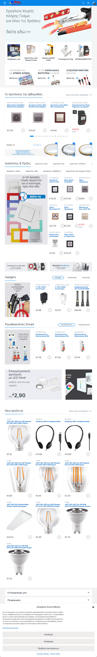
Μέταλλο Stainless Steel (15, 103)
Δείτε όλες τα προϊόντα (79, 411)
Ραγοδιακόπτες (84, 325)
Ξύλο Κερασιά (55, 103)
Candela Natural (54, 232)
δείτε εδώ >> (18, 32)
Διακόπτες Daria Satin (84, 205)
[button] (93, 607)
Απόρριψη (48, 641)
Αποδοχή (48, 634)
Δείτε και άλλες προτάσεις (77, 95)
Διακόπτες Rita (58, 164)
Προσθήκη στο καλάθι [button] (21, 130)
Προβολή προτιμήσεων (48, 648)
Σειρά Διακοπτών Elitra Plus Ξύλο (59, 103)
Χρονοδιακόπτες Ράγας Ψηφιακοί (79, 103)
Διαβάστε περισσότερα (46, 310)
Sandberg (39, 419)
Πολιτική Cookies (43, 654)
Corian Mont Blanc (68, 178)
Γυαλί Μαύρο (53, 178)
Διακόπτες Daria (41, 164)
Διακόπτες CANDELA (78, 164)
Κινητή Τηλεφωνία (43, 285)
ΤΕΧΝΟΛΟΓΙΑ (40, 285)
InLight (9, 419)
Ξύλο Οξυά (53, 205)
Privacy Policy (55, 654)
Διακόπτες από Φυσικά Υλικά (78, 171)
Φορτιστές (86, 277)
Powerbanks (72, 277)
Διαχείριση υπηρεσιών (10, 628)
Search (83, 3)
